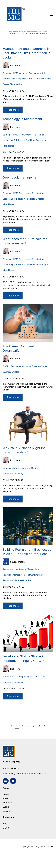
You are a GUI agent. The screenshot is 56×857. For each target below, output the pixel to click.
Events (6, 807)
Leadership (16, 78)
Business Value (39, 366)
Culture (35, 468)
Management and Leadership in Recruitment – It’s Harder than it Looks (26, 53)
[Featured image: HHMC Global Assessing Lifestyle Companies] (28, 443)
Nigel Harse (8, 145)
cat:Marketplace (31, 569)
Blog (5, 823)
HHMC (15, 73)
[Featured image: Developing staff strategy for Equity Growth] (28, 651)
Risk (43, 73)
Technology (42, 140)
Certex (6, 84)
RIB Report (19, 140)
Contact (6, 811)
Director (37, 78)
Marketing (46, 78)
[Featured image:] (28, 341)
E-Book (6, 827)
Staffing (6, 78)
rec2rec (28, 580)
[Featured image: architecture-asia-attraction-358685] (28, 544)
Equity (26, 676)
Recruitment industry (21, 366)
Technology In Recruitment (22, 119)
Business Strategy (11, 372)
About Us (7, 802)
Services (7, 798)
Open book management (21, 177)
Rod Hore (15, 65)
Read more (13, 109)
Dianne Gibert (16, 84)
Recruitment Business (13, 580)
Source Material (18, 562)
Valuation (23, 73)
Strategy (7, 73)
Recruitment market (12, 575)
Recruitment (35, 73)
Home (6, 794)
